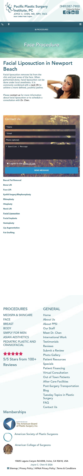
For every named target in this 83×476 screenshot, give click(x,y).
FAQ (46, 402)
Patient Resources (54, 359)
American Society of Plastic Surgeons (36, 434)
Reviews (48, 346)
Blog (46, 390)
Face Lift (7, 190)
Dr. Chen (25, 100)
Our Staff (49, 328)
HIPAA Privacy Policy (45, 468)
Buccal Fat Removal (12, 180)
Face (6, 319)
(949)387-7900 (70, 6)
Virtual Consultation (55, 372)
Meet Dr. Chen (52, 333)
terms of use (29, 164)
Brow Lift (7, 185)
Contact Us (50, 407)
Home (47, 315)
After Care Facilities (55, 381)
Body (7, 328)
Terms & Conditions (66, 468)
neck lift (35, 85)
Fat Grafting (8, 233)
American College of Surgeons (33, 445)
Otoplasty (7, 204)
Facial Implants (10, 218)
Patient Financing (54, 368)
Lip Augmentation (11, 228)
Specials (48, 364)
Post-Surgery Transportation (61, 386)
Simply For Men (14, 333)
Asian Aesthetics (16, 337)
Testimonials (51, 341)
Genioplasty (8, 223)
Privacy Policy (26, 468)
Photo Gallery (51, 355)
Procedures (42, 30)
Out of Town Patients (56, 377)
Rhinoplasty (8, 199)
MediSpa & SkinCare (18, 315)
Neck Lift (7, 209)
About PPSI (50, 324)
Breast (8, 324)
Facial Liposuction (11, 214)
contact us (15, 95)
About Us (49, 319)
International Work (55, 337)
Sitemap (14, 468)
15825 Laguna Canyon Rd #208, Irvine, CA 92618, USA (41, 461)
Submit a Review (53, 350)
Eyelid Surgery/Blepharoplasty (17, 195)
